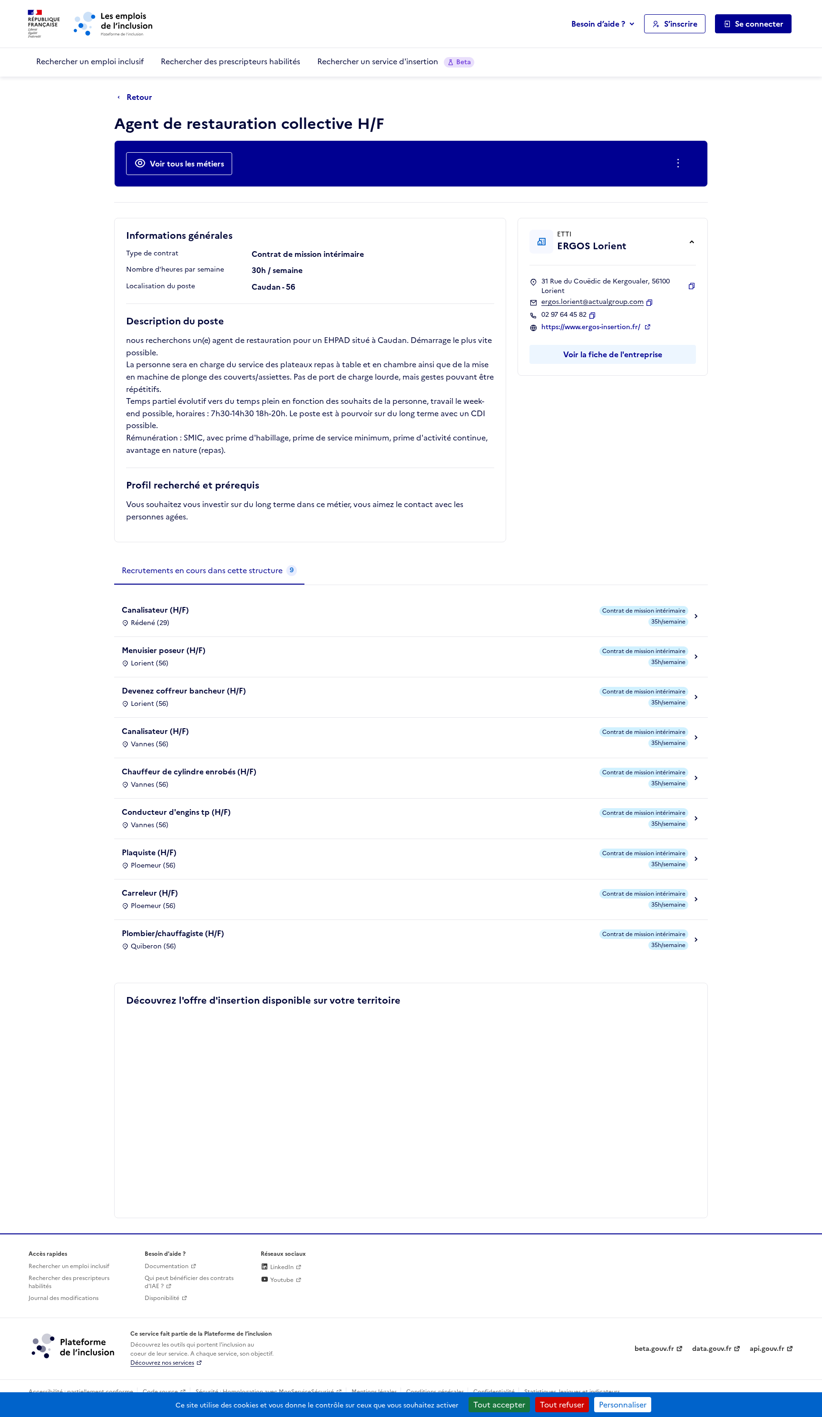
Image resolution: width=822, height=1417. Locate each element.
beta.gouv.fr (654, 1349)
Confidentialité (494, 1392)
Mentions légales (374, 1392)
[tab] (209, 570)
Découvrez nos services (162, 1362)
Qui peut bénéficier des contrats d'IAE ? (189, 1282)
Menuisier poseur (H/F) (164, 650)
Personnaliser (622, 1404)
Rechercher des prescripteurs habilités (230, 61)
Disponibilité (162, 1298)
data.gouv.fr (712, 1349)
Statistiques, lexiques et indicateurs (572, 1392)
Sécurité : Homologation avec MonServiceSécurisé (265, 1392)
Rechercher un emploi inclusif (90, 61)
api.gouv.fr (767, 1349)
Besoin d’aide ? (598, 23)
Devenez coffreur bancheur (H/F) (184, 690)
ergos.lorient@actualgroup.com (592, 302)
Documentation (166, 1266)
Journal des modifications (63, 1298)
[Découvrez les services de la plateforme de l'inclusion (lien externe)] (74, 1345)
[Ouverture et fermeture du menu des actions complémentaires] (680, 163)
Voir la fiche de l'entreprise (612, 354)
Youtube (281, 1280)
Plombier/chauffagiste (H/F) (173, 933)
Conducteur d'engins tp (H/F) (176, 812)
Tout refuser (562, 1404)
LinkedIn (281, 1267)
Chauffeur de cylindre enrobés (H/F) (189, 771)
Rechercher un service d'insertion (394, 61)
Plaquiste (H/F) (149, 852)
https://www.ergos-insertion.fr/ (591, 327)
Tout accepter (499, 1404)
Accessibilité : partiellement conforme (81, 1392)
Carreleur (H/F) (150, 893)
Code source (160, 1392)
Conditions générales (435, 1392)
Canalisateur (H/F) (155, 610)
